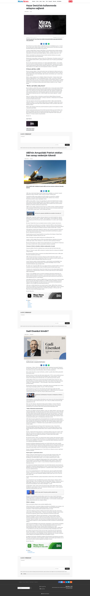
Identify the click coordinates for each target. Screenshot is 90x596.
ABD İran (29, 304)
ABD (28, 301)
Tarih (47, 1)
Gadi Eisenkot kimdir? (31, 552)
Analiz (40, 1)
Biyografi (50, 1)
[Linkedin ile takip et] (66, 582)
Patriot (29, 302)
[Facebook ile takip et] (59, 582)
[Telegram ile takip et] (69, 582)
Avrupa (31, 158)
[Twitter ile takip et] (61, 582)
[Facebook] (41, 44)
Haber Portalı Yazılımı (46, 593)
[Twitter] (44, 44)
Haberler (33, 1)
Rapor (44, 1)
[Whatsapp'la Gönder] (48, 44)
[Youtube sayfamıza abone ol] (64, 582)
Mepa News (27, 11)
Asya (31, 11)
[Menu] (71, 1)
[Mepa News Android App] (43, 586)
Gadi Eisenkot (30, 551)
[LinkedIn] (46, 44)
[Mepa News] (23, 1)
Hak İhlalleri (59, 1)
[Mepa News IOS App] (43, 588)
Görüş (37, 1)
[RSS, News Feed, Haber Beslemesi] (71, 582)
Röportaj (54, 1)
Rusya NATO (30, 303)
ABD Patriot (30, 307)
